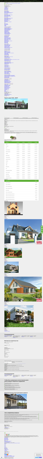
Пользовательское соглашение (8, 94)
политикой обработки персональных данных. (22, 363)
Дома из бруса (6, 438)
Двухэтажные (6, 448)
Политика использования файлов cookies (9, 456)
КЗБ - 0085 (5, 327)
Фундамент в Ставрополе (7, 441)
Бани (5, 440)
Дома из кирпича (6, 439)
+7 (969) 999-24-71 (6, 7)
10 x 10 (5, 446)
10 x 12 (5, 446)
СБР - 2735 (5, 244)
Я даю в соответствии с (15, 363)
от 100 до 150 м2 (6, 449)
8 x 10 (5, 444)
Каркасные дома (6, 439)
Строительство (6, 8)
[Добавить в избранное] (4, 127)
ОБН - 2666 (5, 301)
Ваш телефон (13, 362)
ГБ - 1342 (5, 215)
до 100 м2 (5, 450)
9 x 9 (5, 445)
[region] (21, 416)
